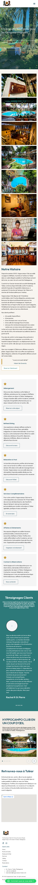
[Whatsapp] (6, 843)
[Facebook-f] (3, 843)
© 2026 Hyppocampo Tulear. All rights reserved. (14, 876)
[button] (34, 3)
